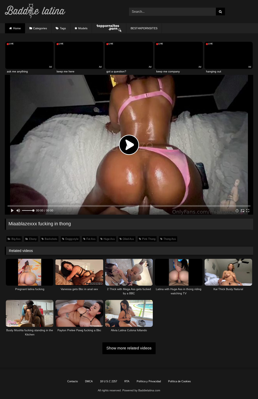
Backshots (51, 238)
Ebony (33, 238)
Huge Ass (109, 238)
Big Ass (16, 238)
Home (17, 28)
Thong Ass (169, 238)
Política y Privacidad (149, 381)
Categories (40, 28)
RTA (126, 381)
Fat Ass (91, 238)
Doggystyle (71, 238)
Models (82, 28)
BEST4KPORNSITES (144, 28)
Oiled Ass (128, 238)
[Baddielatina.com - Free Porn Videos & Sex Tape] (35, 11)
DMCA (89, 381)
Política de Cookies (179, 381)
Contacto (72, 381)
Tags (63, 28)
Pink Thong (148, 238)
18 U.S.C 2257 (108, 381)
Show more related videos (129, 348)
